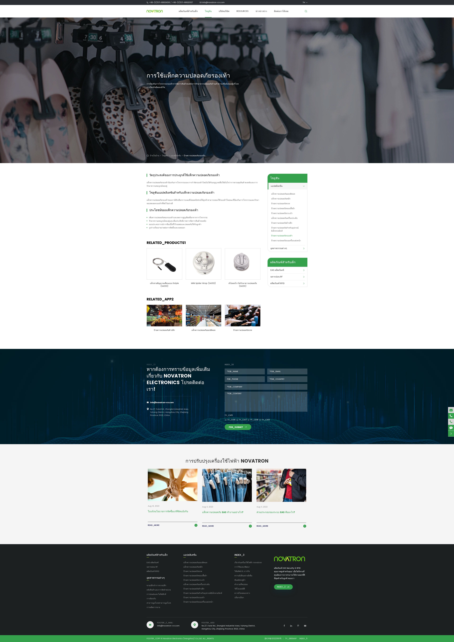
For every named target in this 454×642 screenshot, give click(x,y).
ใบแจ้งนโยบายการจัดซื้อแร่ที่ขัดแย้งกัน (168, 512)
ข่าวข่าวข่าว (261, 11)
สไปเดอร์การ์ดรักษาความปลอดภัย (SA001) (243, 285)
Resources (242, 11)
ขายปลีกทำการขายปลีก (156, 585)
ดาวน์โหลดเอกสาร (242, 593)
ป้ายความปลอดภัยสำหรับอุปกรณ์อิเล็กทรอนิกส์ (285, 229)
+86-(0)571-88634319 (159, 2)
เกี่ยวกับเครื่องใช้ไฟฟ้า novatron (248, 562)
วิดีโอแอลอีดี (239, 588)
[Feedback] (451, 428)
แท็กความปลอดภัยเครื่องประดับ (284, 218)
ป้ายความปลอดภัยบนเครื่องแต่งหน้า (286, 240)
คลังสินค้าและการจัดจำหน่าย (159, 589)
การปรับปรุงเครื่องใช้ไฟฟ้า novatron (227, 461)
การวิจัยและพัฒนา (242, 566)
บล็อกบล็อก (239, 597)
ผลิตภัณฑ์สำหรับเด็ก (188, 11)
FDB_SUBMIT (238, 427)
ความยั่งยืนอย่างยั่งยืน (243, 575)
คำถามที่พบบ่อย (241, 584)
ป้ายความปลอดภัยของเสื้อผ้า (283, 208)
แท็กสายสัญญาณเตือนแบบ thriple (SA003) (164, 285)
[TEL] (451, 416)
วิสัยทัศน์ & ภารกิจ (242, 571)
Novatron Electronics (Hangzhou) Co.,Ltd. (182, 638)
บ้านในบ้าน (154, 155)
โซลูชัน (208, 11)
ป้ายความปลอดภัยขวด (242, 330)
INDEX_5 (303, 638)
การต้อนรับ (151, 598)
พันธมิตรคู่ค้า (239, 580)
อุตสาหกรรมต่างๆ (278, 248)
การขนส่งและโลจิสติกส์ (156, 594)
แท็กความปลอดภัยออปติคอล (203, 330)
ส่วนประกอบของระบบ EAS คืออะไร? (276, 512)
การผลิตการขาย (153, 607)
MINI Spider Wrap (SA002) (203, 283)
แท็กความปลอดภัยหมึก (280, 198)
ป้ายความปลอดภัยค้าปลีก (164, 330)
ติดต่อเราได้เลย (281, 11)
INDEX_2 (283, 587)
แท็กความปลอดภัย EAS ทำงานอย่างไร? (222, 512)
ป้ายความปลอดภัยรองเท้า (194, 155)
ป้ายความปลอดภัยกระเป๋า (281, 213)
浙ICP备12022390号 (273, 638)
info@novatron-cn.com (213, 2)
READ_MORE (172, 525)
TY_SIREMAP (291, 638)
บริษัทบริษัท (224, 11)
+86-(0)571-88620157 (182, 2)
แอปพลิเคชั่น (176, 155)
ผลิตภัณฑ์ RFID (277, 283)
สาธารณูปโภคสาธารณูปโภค (159, 603)
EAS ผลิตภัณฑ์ (277, 270)
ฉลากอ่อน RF (276, 276)
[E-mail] (451, 410)
